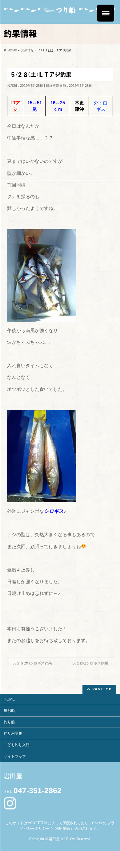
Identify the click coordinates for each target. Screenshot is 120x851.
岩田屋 (54, 839)
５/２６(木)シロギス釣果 (29, 663)
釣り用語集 (13, 733)
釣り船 (9, 722)
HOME (9, 699)
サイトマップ (15, 756)
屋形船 (9, 710)
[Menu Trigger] (105, 13)
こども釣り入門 (17, 745)
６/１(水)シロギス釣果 (92, 663)
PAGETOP (102, 689)
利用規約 (62, 828)
